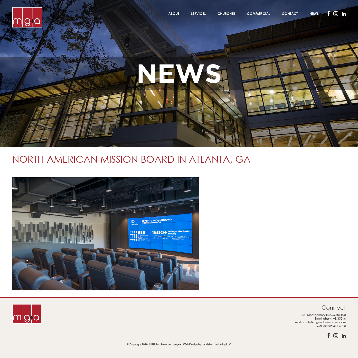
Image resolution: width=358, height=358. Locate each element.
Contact (290, 13)
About (173, 13)
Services (198, 13)
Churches (226, 13)
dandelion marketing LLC (216, 344)
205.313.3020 (336, 326)
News (314, 13)
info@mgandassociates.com (326, 322)
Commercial (258, 13)
